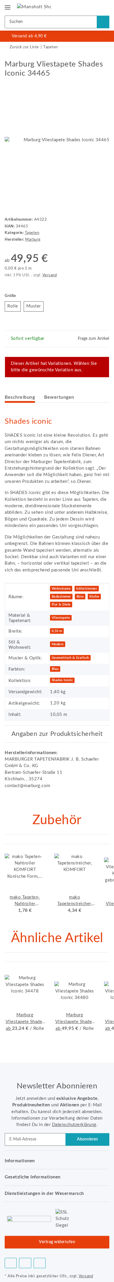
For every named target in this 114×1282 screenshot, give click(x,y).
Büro (80, 596)
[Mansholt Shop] (34, 6)
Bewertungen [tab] (59, 397)
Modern (58, 644)
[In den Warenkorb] (9, 56)
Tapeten (32, 233)
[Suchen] (103, 22)
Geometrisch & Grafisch (70, 657)
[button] (86, 6)
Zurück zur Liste (24, 47)
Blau (55, 669)
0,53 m (57, 631)
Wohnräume (61, 588)
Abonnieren (87, 1139)
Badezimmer (61, 596)
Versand (49, 275)
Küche (94, 596)
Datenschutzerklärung (74, 1125)
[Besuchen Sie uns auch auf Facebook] (11, 1263)
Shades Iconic (62, 680)
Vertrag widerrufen (57, 1242)
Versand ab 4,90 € (29, 36)
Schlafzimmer (86, 588)
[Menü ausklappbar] (8, 5)
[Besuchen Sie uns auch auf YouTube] (25, 1263)
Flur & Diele (61, 604)
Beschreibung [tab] (20, 397)
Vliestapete (61, 617)
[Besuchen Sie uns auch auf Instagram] (40, 1263)
